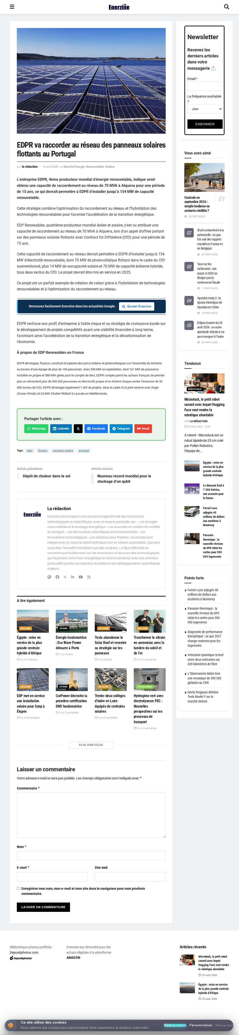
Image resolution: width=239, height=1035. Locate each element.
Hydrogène (144, 686)
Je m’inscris (120, 1017)
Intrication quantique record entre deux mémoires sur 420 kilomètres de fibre (205, 659)
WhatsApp (38, 428)
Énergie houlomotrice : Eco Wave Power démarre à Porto (71, 642)
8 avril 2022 (50, 166)
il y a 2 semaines (146, 659)
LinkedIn (62, 428)
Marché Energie (73, 166)
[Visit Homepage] (119, 7)
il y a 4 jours (104, 659)
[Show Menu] (12, 7)
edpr (30, 450)
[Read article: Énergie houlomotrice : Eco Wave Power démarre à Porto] (72, 621)
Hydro (64, 628)
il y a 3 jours (65, 654)
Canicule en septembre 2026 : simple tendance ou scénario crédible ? (197, 204)
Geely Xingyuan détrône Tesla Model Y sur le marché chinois (203, 696)
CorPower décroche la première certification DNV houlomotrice (71, 701)
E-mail (23, 867)
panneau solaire (63, 450)
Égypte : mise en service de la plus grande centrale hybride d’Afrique (213, 989)
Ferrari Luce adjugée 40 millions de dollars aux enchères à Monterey (214, 516)
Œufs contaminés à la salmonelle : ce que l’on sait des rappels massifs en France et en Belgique (210, 239)
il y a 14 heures (28, 659)
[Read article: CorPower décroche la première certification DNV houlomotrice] (72, 679)
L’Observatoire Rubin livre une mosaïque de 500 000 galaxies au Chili (204, 678)
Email (145, 428)
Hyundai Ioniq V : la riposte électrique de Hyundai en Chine (209, 302)
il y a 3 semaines (146, 728)
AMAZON (73, 957)
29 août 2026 (195, 426)
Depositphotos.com (24, 952)
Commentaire (28, 788)
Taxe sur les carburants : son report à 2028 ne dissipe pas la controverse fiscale (208, 273)
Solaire (110, 166)
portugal (83, 450)
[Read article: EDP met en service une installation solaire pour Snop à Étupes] (33, 679)
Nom (22, 846)
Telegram (123, 428)
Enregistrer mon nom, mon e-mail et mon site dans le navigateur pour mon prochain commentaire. (83, 891)
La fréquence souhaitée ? (204, 98)
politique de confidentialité (211, 1030)
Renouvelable (95, 166)
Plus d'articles (91, 745)
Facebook (98, 428)
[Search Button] (226, 7)
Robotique (195, 389)
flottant (42, 450)
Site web (101, 867)
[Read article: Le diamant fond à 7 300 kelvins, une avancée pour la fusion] (192, 488)
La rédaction (30, 166)
